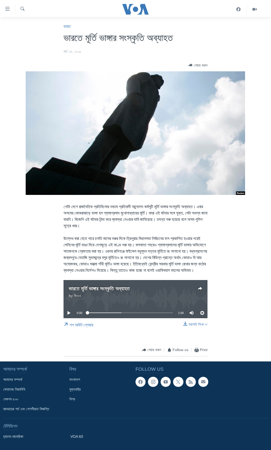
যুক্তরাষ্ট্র (75, 389)
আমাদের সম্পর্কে (12, 379)
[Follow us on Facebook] (141, 382)
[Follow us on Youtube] (166, 382)
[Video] (255, 9)
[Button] (197, 65)
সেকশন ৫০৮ (10, 399)
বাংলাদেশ (74, 379)
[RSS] (191, 382)
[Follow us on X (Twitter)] (178, 382)
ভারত (67, 26)
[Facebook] (239, 9)
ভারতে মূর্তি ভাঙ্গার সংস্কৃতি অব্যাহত (99, 288)
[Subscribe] (203, 382)
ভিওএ (77, 296)
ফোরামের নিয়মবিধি (14, 389)
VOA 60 (76, 436)
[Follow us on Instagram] (153, 382)
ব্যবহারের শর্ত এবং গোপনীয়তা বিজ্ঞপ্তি (26, 409)
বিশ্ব (72, 399)
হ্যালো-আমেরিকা (13, 436)
